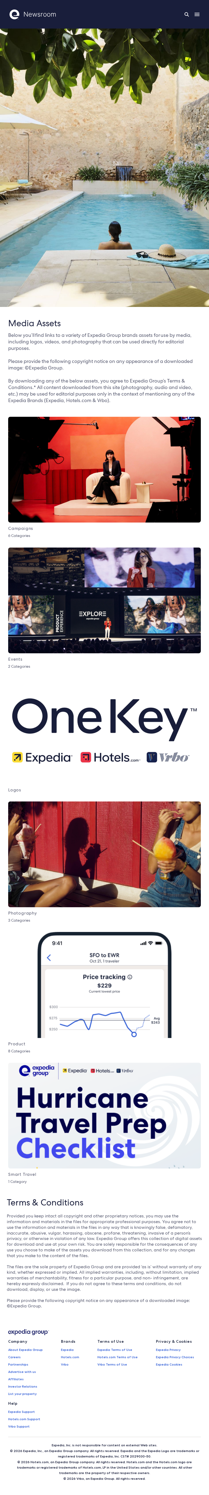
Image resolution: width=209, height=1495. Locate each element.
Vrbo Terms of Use (112, 1364)
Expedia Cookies (169, 1364)
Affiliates (16, 1379)
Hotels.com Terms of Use (117, 1357)
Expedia (67, 1350)
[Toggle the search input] (186, 14)
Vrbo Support (19, 1426)
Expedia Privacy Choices (175, 1357)
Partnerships (18, 1364)
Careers (14, 1357)
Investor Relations (22, 1386)
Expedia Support (21, 1412)
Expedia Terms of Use (114, 1350)
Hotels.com (70, 1357)
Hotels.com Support (24, 1419)
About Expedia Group (25, 1350)
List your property (22, 1394)
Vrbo (65, 1364)
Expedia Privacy (168, 1350)
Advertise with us (22, 1372)
